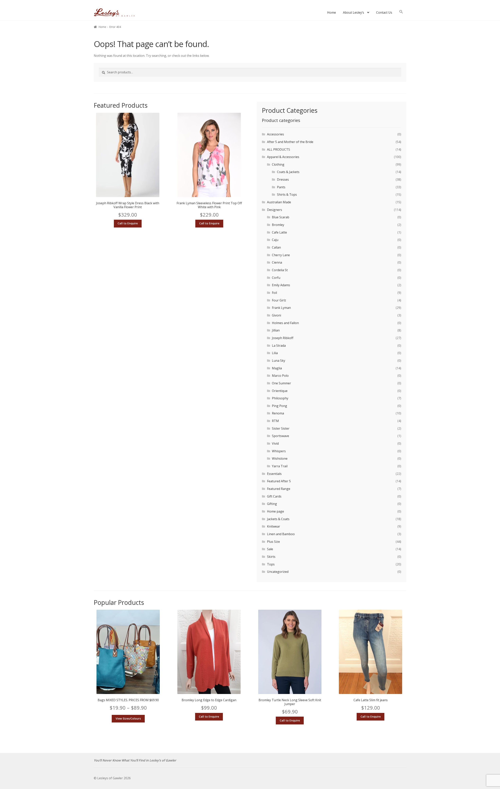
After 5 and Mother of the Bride (290, 142)
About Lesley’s (353, 12)
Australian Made (279, 202)
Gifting (272, 504)
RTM (275, 421)
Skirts (271, 556)
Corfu (276, 277)
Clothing (278, 164)
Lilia (275, 353)
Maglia (277, 368)
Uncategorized (277, 572)
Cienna (277, 262)
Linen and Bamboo (281, 534)
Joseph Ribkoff (282, 338)
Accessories (275, 134)
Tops (271, 564)
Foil (274, 293)
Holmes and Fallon (285, 323)
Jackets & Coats (278, 519)
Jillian (276, 330)
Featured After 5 (279, 481)
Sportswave (280, 436)
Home (331, 12)
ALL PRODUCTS (278, 149)
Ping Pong (279, 406)
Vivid (275, 443)
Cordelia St (280, 270)
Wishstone (280, 458)
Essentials (274, 474)
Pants (281, 187)
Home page (275, 511)
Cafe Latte (279, 232)
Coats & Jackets (288, 172)
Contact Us (384, 12)
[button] (401, 13)
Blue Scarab (280, 217)
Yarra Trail (280, 466)
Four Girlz (279, 300)
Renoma (278, 413)
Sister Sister (280, 428)
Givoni (276, 315)
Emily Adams (281, 285)
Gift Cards (274, 496)
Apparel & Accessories (283, 157)
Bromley (278, 225)
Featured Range (278, 489)
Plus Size (273, 541)
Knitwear (273, 526)
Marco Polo (280, 375)
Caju (275, 240)
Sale (270, 549)
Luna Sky (278, 360)
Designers (274, 210)
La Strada (279, 345)
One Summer (281, 383)
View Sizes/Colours (128, 718)
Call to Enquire (128, 223)
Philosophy (280, 398)
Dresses (283, 179)
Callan (276, 247)
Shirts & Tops (287, 194)
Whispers (279, 451)
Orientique (280, 391)
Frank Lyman (281, 308)
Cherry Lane (281, 255)
